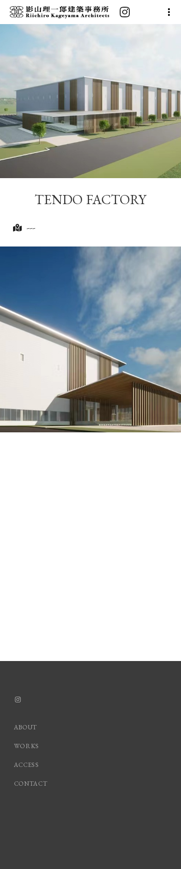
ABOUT (25, 727)
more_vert (169, 12)
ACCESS (26, 765)
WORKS (26, 746)
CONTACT (31, 783)
